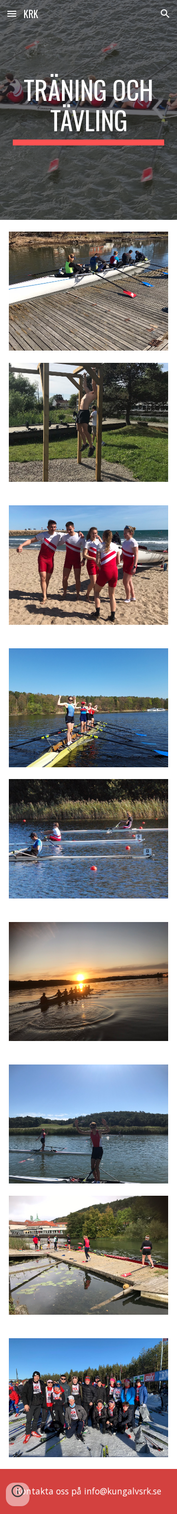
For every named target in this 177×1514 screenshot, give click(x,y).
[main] (88, 110)
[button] (12, 13)
